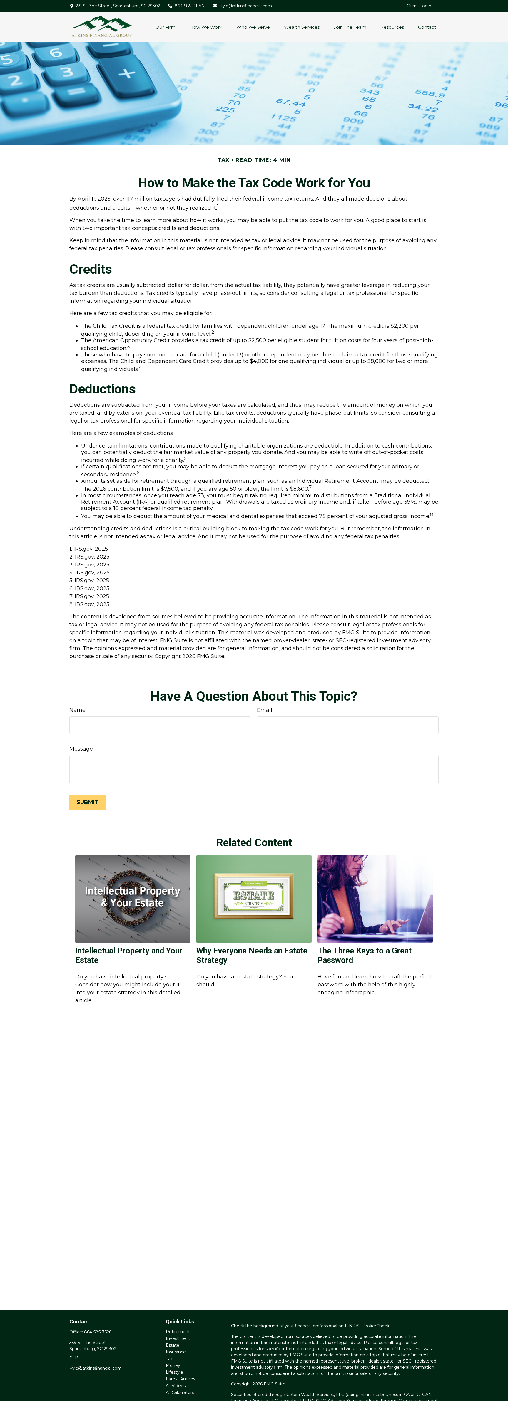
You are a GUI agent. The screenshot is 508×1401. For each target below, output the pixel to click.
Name (77, 710)
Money (173, 1365)
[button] (165, 27)
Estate (172, 1345)
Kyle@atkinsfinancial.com (246, 6)
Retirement (178, 1331)
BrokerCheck (375, 1325)
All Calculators (180, 1392)
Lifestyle (174, 1372)
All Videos (176, 1385)
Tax (169, 1358)
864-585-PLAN (190, 6)
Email (264, 710)
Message (81, 749)
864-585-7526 (97, 1332)
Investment (178, 1338)
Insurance (176, 1352)
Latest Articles (180, 1379)
